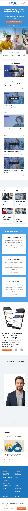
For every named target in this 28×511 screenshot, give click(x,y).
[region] (14, 504)
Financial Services (7, 485)
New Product (6, 473)
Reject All (13, 508)
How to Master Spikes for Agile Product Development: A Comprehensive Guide (13, 455)
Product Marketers (19, 488)
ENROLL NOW (6, 135)
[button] (3, 3)
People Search (18, 491)
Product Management (8, 477)
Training (5, 480)
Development (6, 474)
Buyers (16, 477)
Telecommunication (7, 487)
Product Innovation (7, 476)
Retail (4, 488)
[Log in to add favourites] (22, 89)
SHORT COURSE (8, 79)
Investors (17, 476)
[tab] (8, 437)
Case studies (5, 489)
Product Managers (19, 487)
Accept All (21, 508)
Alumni (16, 485)
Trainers (16, 489)
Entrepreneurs (18, 474)
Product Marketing (7, 479)
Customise (5, 508)
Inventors (17, 473)
